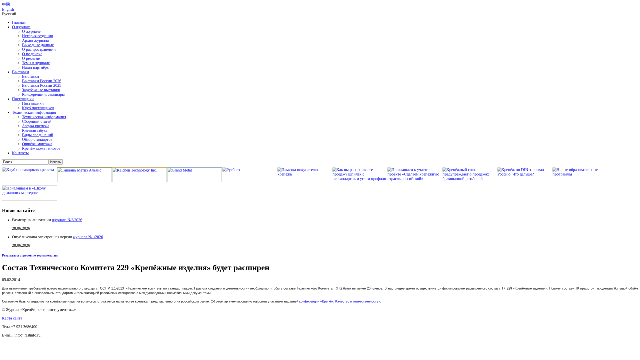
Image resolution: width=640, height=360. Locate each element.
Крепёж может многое (41, 148)
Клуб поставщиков (38, 108)
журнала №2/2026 (67, 220)
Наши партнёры (36, 67)
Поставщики (23, 99)
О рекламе (31, 58)
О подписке (32, 54)
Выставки (20, 72)
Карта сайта (12, 318)
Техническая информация (34, 112)
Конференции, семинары (43, 94)
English (8, 9)
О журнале (21, 27)
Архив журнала (35, 40)
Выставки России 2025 (41, 85)
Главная (19, 22)
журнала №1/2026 (88, 237)
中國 (6, 4)
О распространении (39, 49)
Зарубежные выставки (41, 90)
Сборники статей (37, 121)
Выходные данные (38, 45)
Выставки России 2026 (41, 81)
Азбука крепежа (35, 126)
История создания (37, 36)
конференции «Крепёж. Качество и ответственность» (339, 301)
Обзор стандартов (37, 139)
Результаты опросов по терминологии (30, 255)
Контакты (20, 153)
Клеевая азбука (35, 130)
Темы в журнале (36, 63)
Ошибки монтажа (37, 144)
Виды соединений (37, 135)
